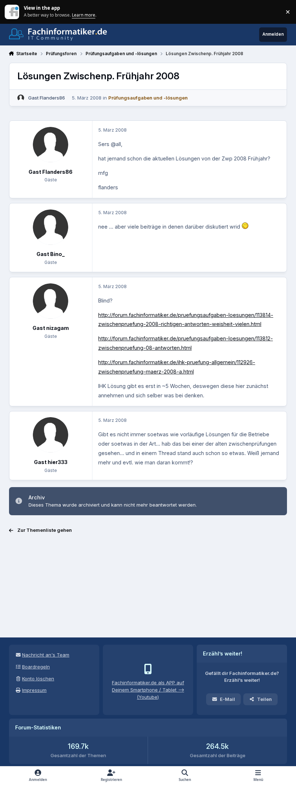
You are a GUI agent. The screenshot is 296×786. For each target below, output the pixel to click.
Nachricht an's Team (45, 655)
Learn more (12, 11)
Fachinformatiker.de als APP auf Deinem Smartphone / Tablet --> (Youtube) (148, 690)
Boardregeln (36, 667)
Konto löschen (38, 678)
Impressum (34, 690)
